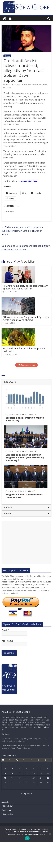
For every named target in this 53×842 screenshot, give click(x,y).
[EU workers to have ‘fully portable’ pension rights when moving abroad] (18, 298)
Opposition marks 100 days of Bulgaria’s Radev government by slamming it (25, 457)
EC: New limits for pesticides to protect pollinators (24, 350)
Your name (7, 640)
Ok (27, 838)
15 (48, 773)
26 (26, 782)
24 (12, 782)
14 (41, 773)
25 (19, 782)
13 (34, 773)
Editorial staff (7, 806)
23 (5, 782)
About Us (5, 802)
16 (5, 778)
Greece (8, 88)
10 (12, 773)
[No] (49, 834)
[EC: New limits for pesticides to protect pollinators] (18, 330)
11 (19, 773)
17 (12, 778)
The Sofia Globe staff (29, 414)
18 (19, 778)
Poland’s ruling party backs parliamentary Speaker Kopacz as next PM (25, 287)
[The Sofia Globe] (4, 18)
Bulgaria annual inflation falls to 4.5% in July (25, 419)
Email (5, 630)
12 (26, 773)
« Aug (23, 793)
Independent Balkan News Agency (36, 84)
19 (26, 778)
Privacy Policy (7, 814)
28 (41, 782)
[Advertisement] (26, 542)
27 (34, 782)
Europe (7, 56)
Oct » (29, 793)
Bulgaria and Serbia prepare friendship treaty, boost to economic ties (26, 247)
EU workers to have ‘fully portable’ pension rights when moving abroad (26, 318)
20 (34, 778)
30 (5, 787)
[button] (26, 382)
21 (41, 778)
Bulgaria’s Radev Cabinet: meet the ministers (24, 496)
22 (48, 778)
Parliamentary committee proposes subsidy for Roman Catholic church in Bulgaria (22, 231)
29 (48, 782)
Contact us (6, 810)
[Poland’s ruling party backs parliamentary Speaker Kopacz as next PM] (18, 267)
